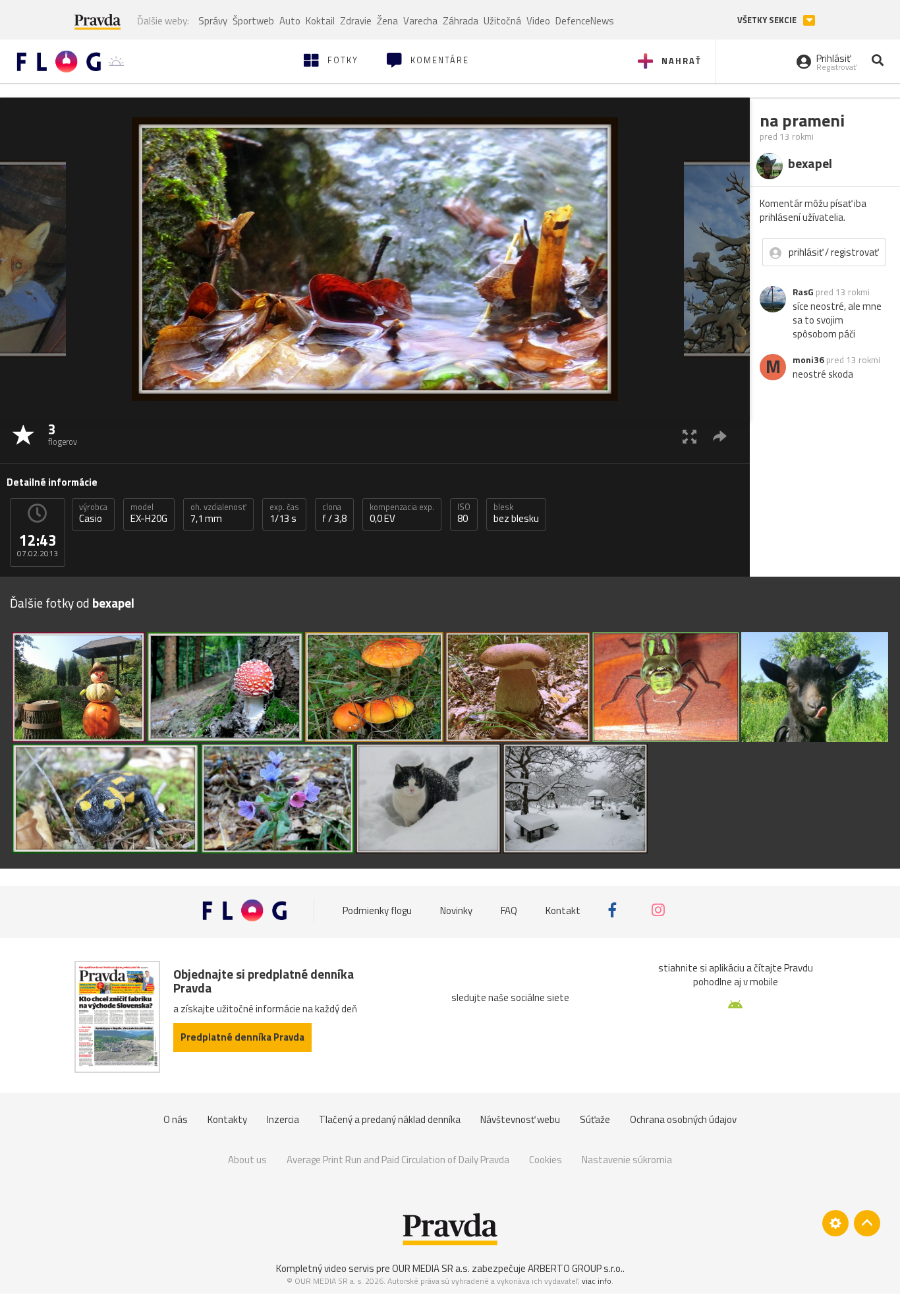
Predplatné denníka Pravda (242, 1037)
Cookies (545, 1160)
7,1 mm (218, 513)
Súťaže (595, 1119)
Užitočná (502, 20)
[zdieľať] (720, 436)
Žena (387, 20)
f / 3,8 (334, 513)
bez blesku (516, 513)
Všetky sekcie (768, 20)
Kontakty (227, 1119)
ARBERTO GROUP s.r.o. (575, 1268)
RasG (803, 292)
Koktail (320, 20)
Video (538, 20)
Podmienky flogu (377, 909)
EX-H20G (148, 513)
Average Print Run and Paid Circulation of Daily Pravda (398, 1160)
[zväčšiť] (689, 436)
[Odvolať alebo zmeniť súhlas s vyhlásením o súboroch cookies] (835, 1223)
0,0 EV (402, 513)
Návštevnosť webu (520, 1119)
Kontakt (563, 909)
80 (463, 513)
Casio (93, 513)
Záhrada (460, 20)
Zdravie (356, 20)
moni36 (808, 359)
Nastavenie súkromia (627, 1160)
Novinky (456, 909)
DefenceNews (584, 20)
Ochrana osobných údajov (683, 1119)
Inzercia (283, 1119)
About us (247, 1160)
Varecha (420, 20)
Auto (289, 20)
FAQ (509, 909)
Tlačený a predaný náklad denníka (390, 1119)
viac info (596, 1281)
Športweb (253, 20)
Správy (212, 20)
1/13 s (284, 513)
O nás (175, 1119)
